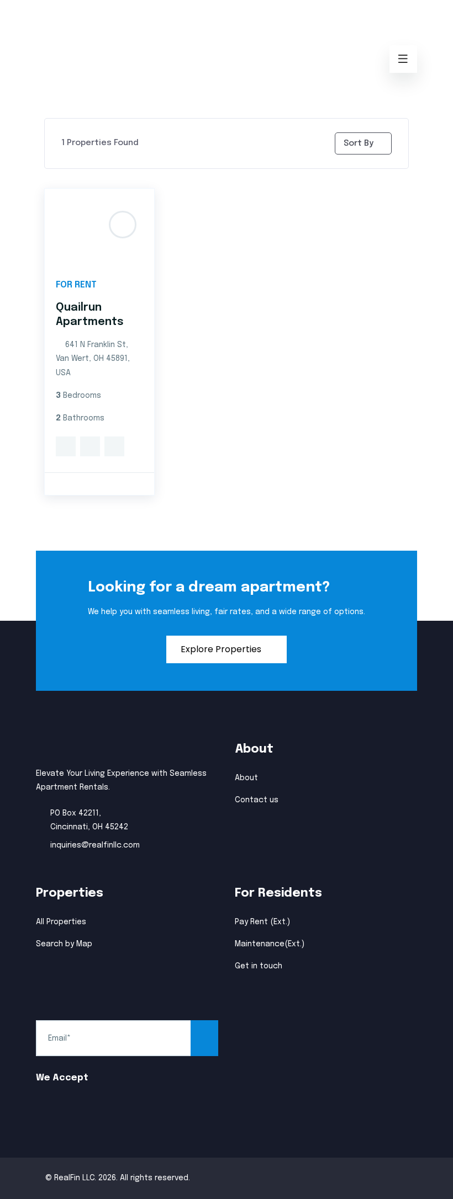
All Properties (61, 922)
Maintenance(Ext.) (269, 944)
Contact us (256, 800)
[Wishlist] (90, 448)
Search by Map (64, 944)
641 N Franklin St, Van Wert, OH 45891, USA (93, 358)
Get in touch (258, 966)
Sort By (358, 143)
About (246, 778)
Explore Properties (222, 649)
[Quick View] (66, 448)
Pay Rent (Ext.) (262, 922)
